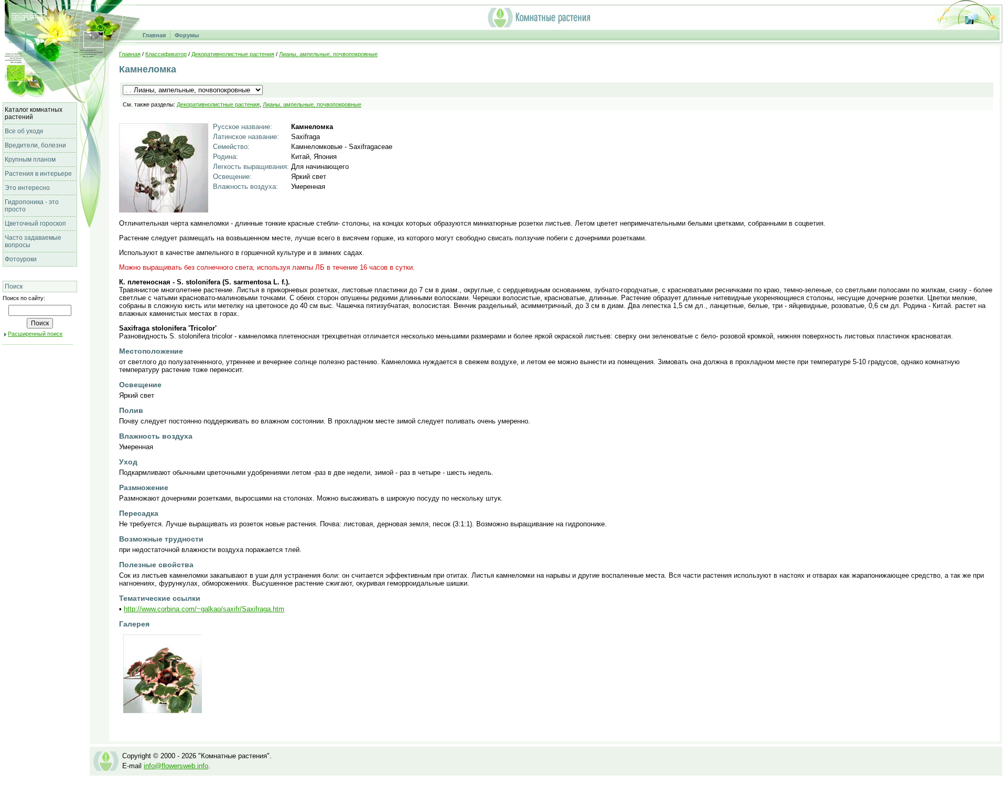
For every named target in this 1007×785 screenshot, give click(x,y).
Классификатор (166, 54)
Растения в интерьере (38, 173)
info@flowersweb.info (176, 766)
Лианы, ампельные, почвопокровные (328, 54)
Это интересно (27, 188)
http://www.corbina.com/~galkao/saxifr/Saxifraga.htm (204, 609)
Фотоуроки (21, 259)
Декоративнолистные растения (232, 54)
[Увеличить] (163, 209)
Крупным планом (30, 159)
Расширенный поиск (35, 334)
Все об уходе (24, 131)
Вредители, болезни (35, 145)
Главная (154, 35)
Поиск (14, 286)
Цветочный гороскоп (35, 223)
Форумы (187, 35)
